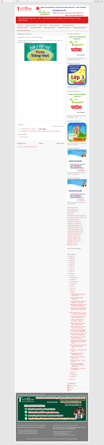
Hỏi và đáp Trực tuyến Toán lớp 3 (76, 215)
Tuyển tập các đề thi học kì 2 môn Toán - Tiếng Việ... (77, 320)
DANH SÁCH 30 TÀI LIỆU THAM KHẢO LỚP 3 (76, 354)
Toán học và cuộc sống (73, 223)
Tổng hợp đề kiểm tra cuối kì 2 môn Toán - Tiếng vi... (78, 337)
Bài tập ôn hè (25, 131)
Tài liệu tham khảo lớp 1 (73, 225)
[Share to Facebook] (44, 129)
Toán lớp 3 (20, 25)
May (72, 290)
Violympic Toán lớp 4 (22, 27)
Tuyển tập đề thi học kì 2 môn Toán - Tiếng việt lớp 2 (77, 324)
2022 (70, 265)
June (72, 288)
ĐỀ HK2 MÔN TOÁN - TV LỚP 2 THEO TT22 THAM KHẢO (78, 313)
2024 (70, 260)
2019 (70, 271)
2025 (70, 258)
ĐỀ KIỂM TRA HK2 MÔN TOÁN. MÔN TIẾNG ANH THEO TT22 (77, 365)
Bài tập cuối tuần (71, 209)
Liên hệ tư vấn (43, 25)
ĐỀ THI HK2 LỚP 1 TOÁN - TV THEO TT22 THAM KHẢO (78, 334)
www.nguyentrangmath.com (30, 433)
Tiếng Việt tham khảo (49, 27)
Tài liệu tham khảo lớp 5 (23, 30)
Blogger (75, 438)
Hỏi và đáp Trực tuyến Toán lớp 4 (76, 217)
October (73, 279)
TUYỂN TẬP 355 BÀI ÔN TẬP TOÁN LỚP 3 (77, 295)
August (72, 283)
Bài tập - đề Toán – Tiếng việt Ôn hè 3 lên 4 (77, 357)
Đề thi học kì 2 (71, 244)
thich (70, 389)
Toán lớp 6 (66, 435)
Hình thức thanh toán (31, 25)
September (74, 281)
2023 (70, 262)
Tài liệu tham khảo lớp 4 (79, 27)
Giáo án (69, 213)
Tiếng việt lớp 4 (56, 131)
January (73, 376)
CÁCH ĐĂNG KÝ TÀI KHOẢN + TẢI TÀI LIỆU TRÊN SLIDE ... (78, 330)
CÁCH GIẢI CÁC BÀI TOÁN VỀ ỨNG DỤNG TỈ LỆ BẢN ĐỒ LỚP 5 (78, 342)
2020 (70, 269)
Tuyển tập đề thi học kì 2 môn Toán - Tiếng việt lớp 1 (77, 327)
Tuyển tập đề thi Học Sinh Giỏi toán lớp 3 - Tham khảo (78, 302)
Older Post (60, 143)
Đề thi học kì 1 (71, 242)
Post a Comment (24, 137)
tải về (21, 124)
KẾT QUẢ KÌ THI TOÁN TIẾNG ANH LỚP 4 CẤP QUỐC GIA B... (78, 309)
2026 (70, 256)
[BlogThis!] (41, 129)
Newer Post (21, 143)
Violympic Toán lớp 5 (36, 27)
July (72, 286)
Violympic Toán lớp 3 (68, 25)
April (72, 292)
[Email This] (39, 129)
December (73, 277)
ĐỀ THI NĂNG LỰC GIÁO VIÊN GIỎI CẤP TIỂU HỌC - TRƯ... (78, 346)
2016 (70, 379)
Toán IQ (71, 387)
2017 (70, 275)
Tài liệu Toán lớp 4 (47, 131)
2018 (70, 273)
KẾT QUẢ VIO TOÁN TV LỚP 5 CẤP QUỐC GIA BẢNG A (78, 305)
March (72, 372)
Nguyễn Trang (72, 385)
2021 (70, 267)
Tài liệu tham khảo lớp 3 (64, 27)
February (73, 374)
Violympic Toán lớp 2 (54, 25)
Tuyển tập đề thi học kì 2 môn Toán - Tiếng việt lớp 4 (77, 317)
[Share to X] (42, 129)
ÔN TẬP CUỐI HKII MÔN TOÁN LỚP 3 (76, 298)
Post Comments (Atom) (31, 146)
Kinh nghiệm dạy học (72, 219)
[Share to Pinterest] (45, 129)
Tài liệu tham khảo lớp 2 (73, 227)
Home (41, 143)
